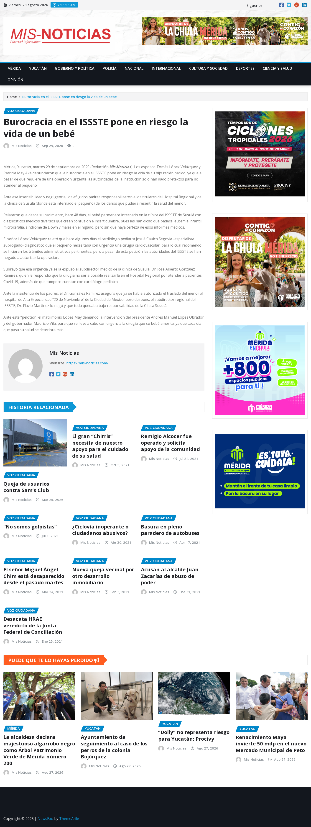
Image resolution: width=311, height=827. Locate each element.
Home (12, 96)
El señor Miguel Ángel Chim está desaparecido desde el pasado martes (33, 576)
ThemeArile (69, 818)
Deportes (245, 68)
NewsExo (45, 818)
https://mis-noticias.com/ (87, 363)
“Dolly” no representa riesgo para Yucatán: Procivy (193, 735)
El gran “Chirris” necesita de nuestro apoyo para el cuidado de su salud (100, 446)
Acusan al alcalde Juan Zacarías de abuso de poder (170, 576)
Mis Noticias (22, 145)
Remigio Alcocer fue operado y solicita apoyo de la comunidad (170, 442)
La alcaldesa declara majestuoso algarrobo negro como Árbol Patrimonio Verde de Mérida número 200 (39, 749)
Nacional (134, 68)
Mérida (14, 68)
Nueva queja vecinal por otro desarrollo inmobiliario (103, 576)
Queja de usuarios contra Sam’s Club (26, 487)
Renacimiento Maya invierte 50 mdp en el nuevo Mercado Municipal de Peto (272, 743)
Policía (110, 68)
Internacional (166, 68)
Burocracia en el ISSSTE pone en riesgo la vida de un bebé (69, 96)
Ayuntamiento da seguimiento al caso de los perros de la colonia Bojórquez (114, 746)
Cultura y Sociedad (208, 68)
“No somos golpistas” (30, 526)
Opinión (15, 79)
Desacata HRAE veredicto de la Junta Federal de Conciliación (32, 625)
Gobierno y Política (74, 68)
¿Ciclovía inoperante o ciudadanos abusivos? (100, 529)
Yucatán (38, 68)
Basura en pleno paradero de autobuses (170, 529)
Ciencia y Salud (277, 68)
